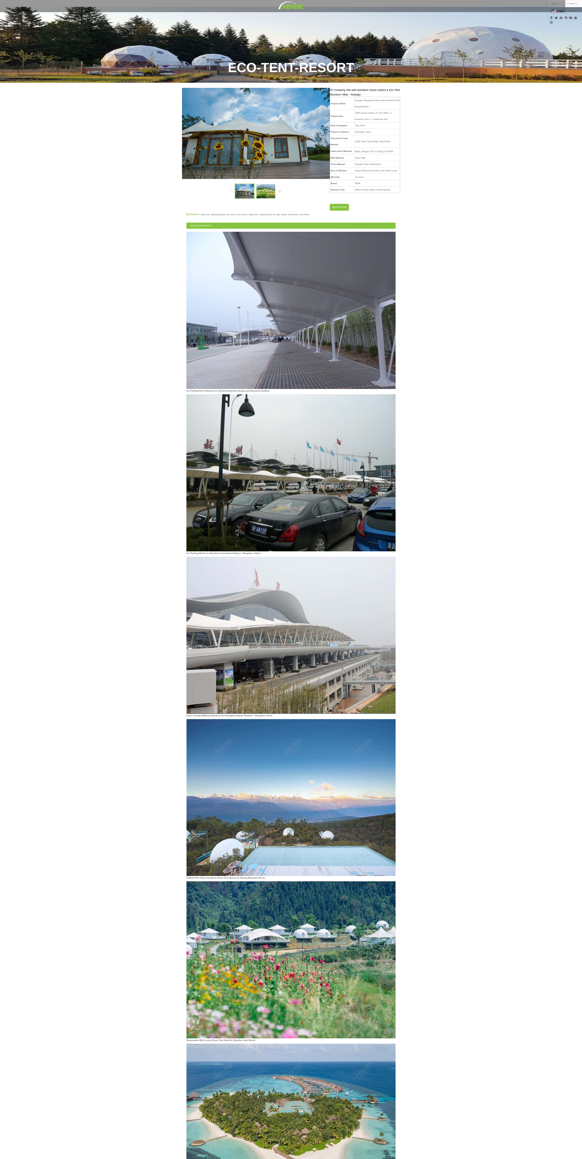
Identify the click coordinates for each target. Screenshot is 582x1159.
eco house (242, 214)
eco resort (231, 214)
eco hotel (304, 214)
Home (274, 81)
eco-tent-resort (302, 81)
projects (285, 81)
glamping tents (218, 214)
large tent (253, 214)
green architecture (290, 214)
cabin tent (205, 214)
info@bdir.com (573, 11)
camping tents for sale (269, 214)
